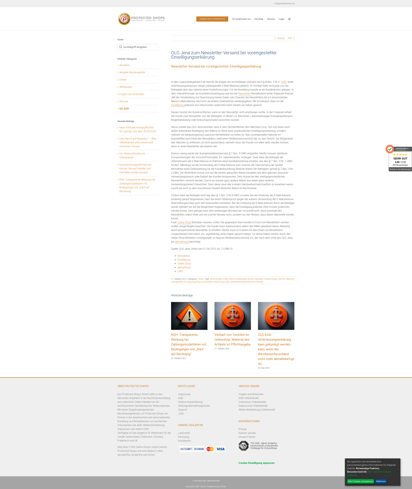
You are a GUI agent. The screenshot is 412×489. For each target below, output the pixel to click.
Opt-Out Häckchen (286, 279)
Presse (243, 429)
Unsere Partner (247, 436)
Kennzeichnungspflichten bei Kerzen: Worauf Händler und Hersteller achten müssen (135, 168)
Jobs (181, 413)
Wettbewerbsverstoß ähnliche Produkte (247, 282)
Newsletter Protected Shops (266, 279)
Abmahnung (181, 241)
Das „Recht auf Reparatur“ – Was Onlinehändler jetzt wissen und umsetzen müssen (137, 142)
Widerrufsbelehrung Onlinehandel (257, 409)
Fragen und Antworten (131, 94)
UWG (283, 81)
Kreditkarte (184, 440)
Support (182, 409)
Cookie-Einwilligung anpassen (257, 463)
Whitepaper (125, 86)
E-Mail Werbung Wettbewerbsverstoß (238, 279)
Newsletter (244, 93)
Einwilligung (177, 105)
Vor (290, 38)
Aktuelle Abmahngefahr (132, 72)
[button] (289, 18)
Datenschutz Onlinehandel (253, 405)
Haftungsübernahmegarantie (194, 405)
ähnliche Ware (216, 279)
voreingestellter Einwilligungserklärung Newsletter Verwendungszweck (200, 282)
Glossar (123, 101)
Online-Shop (184, 222)
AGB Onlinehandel (248, 398)
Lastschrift (184, 433)
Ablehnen (381, 481)
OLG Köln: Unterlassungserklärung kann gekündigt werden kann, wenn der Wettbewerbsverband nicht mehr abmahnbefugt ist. (276, 349)
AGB (180, 398)
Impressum (184, 394)
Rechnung (183, 436)
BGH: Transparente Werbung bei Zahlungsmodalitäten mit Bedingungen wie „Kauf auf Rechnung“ (188, 344)
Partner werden (247, 433)
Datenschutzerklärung (190, 401)
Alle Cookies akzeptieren (360, 481)
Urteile (200, 279)
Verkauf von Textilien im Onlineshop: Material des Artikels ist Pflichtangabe (233, 339)
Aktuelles (124, 65)
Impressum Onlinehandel (252, 401)
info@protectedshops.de (284, 3)
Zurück (281, 38)
